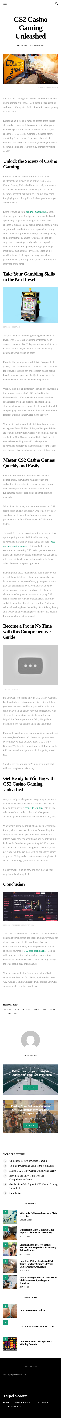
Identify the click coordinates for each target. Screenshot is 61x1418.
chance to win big (33, 808)
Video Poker (11, 1013)
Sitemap (43, 1402)
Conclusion (15, 1193)
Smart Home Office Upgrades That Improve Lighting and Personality (37, 1231)
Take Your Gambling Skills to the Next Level (31, 1165)
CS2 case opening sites (35, 950)
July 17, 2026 (25, 1254)
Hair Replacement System (32, 1310)
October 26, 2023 (37, 45)
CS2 (17, 1010)
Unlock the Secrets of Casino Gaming (28, 1161)
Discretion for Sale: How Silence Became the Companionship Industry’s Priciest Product (38, 1247)
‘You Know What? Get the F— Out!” (38, 1326)
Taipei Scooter (15, 1396)
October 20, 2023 (37, 1080)
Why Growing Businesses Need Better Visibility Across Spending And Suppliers (38, 1280)
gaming (26, 1010)
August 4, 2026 (26, 1220)
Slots (36, 1010)
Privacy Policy (24, 1402)
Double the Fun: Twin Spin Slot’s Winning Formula (36, 1343)
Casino (8, 1010)
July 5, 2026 (24, 1287)
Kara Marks (22, 45)
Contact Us (14, 1406)
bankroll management (36, 212)
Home (6, 1402)
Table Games (49, 1010)
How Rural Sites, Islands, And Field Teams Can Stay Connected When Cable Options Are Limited (37, 1264)
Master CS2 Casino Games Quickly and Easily (32, 1170)
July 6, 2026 (24, 1270)
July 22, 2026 (25, 1236)
